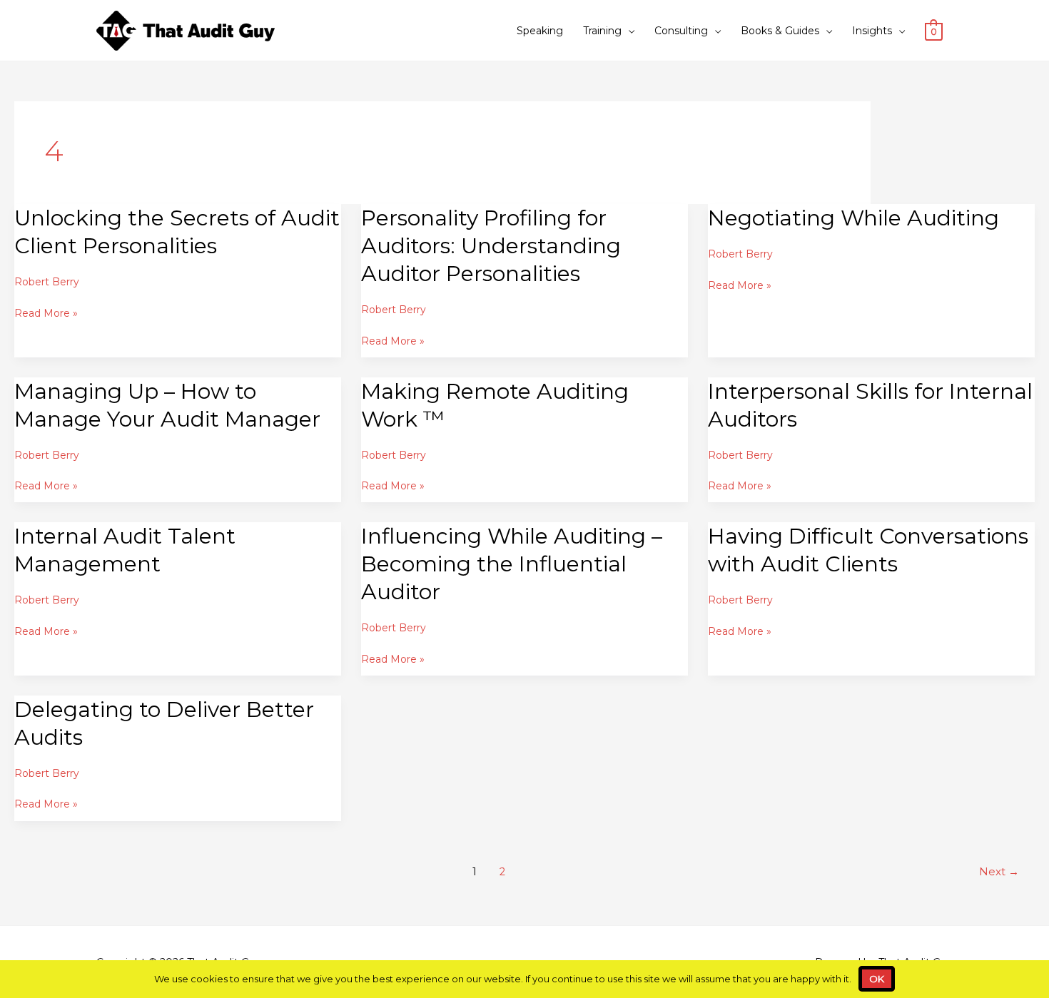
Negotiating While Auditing (853, 218)
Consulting (681, 30)
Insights (872, 30)
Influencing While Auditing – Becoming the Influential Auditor (511, 564)
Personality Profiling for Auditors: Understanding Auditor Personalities (491, 246)
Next (999, 871)
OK (876, 978)
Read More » (46, 313)
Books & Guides (780, 30)
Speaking (540, 30)
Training (602, 30)
